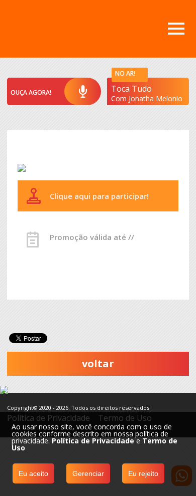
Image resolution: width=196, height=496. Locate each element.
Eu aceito (33, 473)
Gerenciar (88, 473)
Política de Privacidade (93, 440)
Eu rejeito (143, 473)
